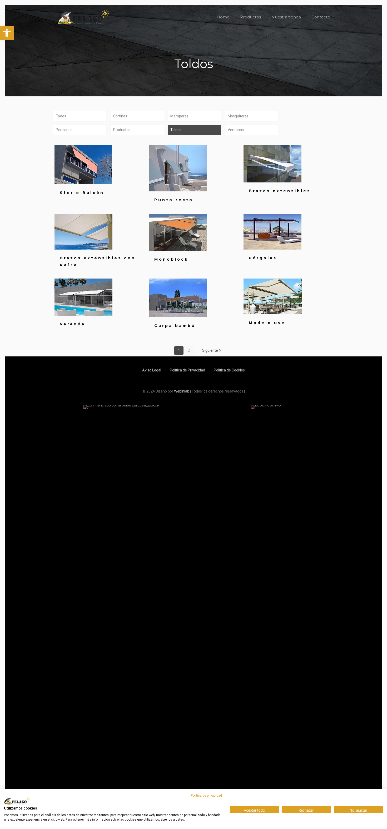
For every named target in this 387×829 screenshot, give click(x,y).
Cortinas (120, 116)
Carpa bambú (175, 325)
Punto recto (173, 199)
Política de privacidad (206, 795)
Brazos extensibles (280, 190)
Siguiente (210, 350)
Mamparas (179, 116)
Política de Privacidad (187, 370)
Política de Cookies (229, 370)
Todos (61, 116)
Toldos (175, 130)
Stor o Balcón (82, 192)
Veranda (72, 324)
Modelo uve (267, 322)
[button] (7, 33)
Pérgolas (263, 258)
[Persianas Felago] (83, 17)
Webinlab (182, 391)
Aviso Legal (151, 370)
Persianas (64, 130)
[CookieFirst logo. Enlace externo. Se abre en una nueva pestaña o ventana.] (17, 801)
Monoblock (171, 259)
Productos (121, 130)
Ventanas (236, 130)
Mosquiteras (238, 116)
